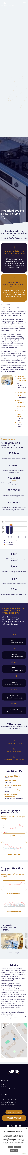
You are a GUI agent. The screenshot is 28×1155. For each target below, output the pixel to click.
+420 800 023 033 (9, 1099)
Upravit (10, 1147)
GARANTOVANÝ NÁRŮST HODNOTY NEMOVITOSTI (14, 1116)
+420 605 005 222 (8, 1101)
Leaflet (17, 1057)
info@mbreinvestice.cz (6, 1103)
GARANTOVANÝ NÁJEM (14, 1110)
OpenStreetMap (23, 1057)
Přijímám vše (14, 1150)
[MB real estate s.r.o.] (8, 3)
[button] (14, 1039)
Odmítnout (17, 1147)
